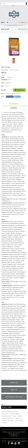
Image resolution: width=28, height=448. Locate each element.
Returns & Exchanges (7, 420)
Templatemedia (11, 441)
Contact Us (18, 418)
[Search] (25, 3)
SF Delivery (5, 413)
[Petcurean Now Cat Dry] (13, 61)
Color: (3, 82)
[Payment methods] (2, 404)
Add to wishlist (6, 93)
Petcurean (10, 77)
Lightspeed (24, 441)
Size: (3, 86)
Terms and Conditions (8, 418)
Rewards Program (13, 411)
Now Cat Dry (24, 29)
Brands (15, 416)
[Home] (19, 29)
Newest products (6, 416)
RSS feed (4, 422)
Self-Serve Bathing (15, 413)
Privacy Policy (19, 420)
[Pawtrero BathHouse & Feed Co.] (14, 14)
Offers (20, 416)
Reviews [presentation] (14, 108)
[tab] (14, 104)
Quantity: (3, 90)
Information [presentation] (14, 104)
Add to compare (17, 93)
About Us (4, 411)
